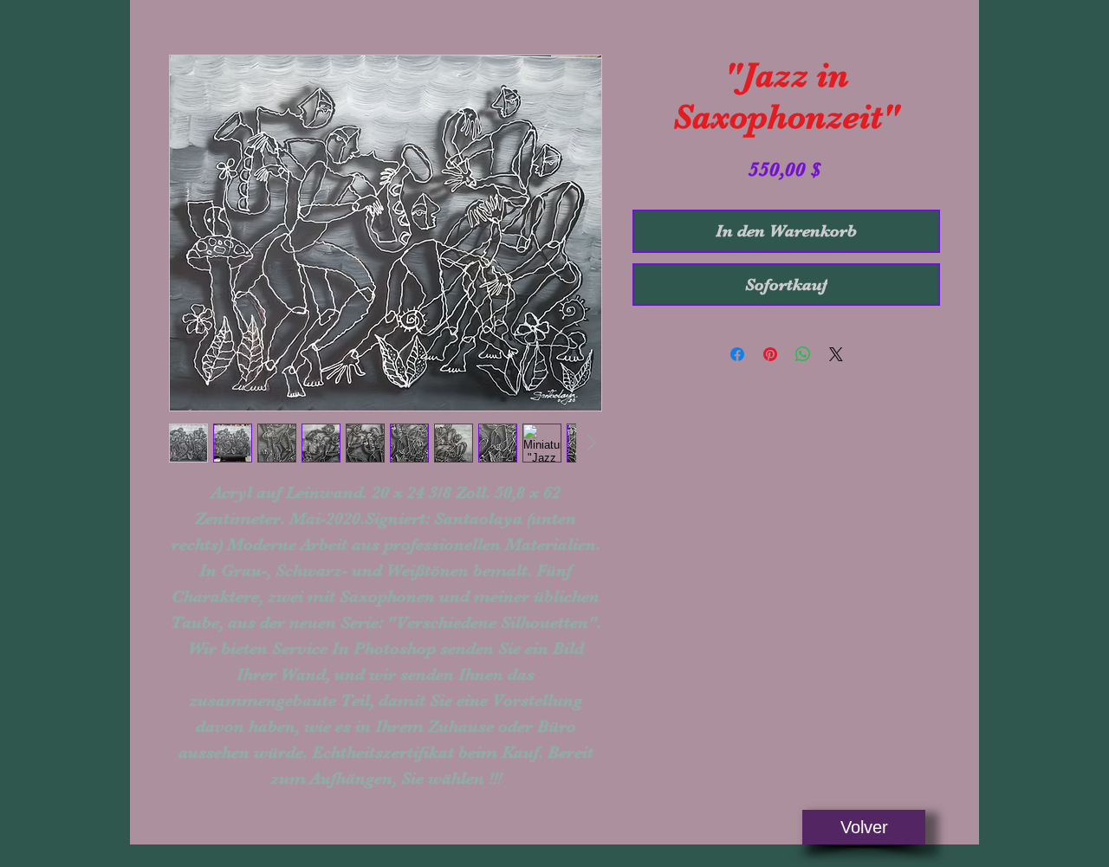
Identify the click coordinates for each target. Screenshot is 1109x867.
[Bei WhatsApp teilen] (803, 354)
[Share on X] (836, 354)
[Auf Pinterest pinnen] (770, 354)
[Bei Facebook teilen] (737, 354)
